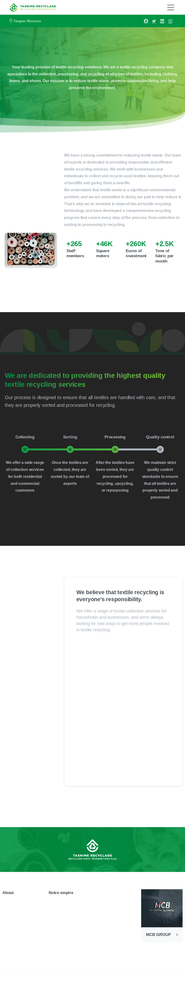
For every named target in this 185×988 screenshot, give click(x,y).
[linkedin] (162, 21)
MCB (92, 983)
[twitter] (154, 21)
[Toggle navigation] (171, 7)
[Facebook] (146, 21)
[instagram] (170, 21)
